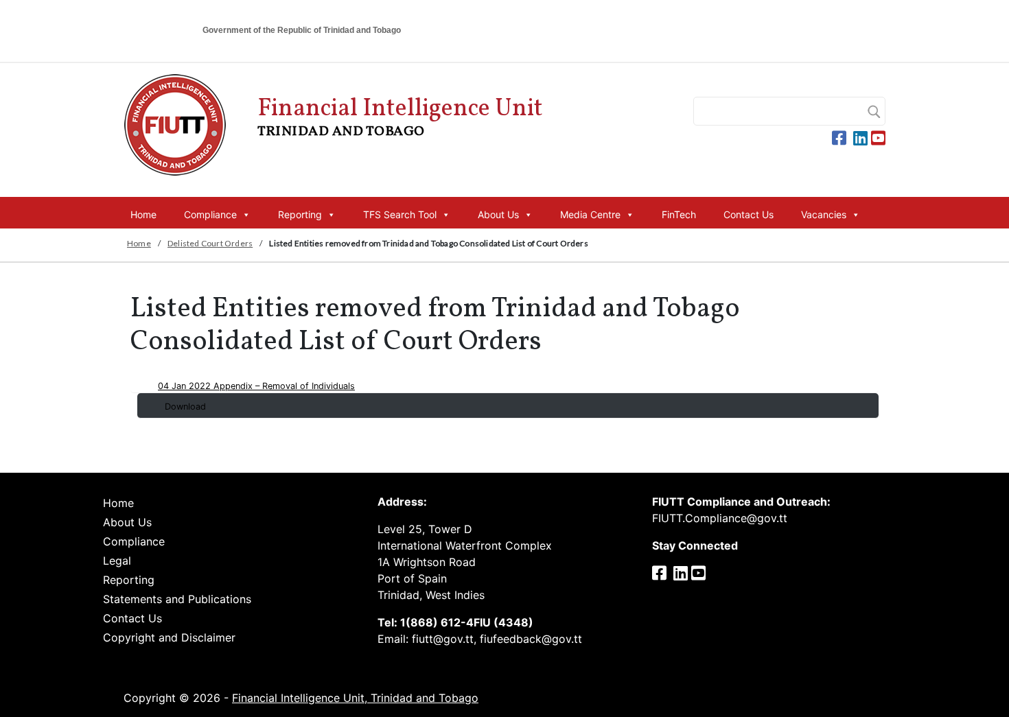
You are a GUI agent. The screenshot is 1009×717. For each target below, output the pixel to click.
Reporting (300, 214)
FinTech (679, 214)
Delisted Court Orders (210, 243)
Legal (117, 560)
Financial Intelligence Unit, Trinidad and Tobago (355, 698)
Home (143, 214)
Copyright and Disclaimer (169, 637)
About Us (498, 214)
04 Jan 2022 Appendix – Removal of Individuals (256, 386)
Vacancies (823, 214)
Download (185, 406)
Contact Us (748, 214)
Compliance (210, 214)
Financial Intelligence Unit (400, 116)
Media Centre (590, 214)
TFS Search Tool (400, 214)
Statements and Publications (177, 599)
